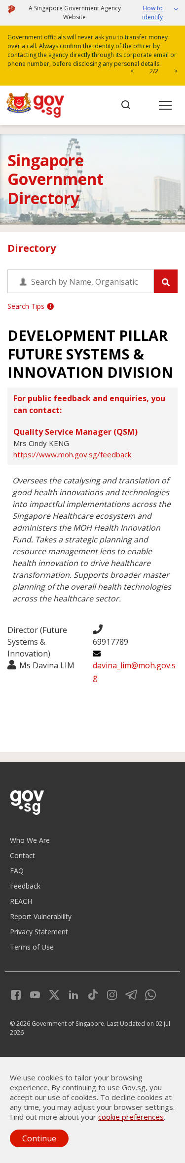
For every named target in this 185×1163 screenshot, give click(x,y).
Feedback (25, 886)
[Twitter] (50, 993)
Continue (39, 1138)
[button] (155, 13)
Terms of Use (32, 947)
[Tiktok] (89, 993)
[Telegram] (127, 993)
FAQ (17, 870)
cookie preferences (131, 1117)
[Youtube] (31, 993)
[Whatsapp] (146, 993)
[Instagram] (108, 993)
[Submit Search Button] (166, 281)
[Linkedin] (69, 993)
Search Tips (25, 306)
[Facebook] (16, 993)
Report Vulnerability (41, 916)
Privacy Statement (39, 931)
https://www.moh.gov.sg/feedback (72, 454)
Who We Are (30, 840)
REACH (21, 901)
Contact (22, 855)
